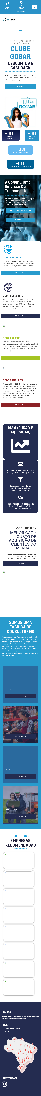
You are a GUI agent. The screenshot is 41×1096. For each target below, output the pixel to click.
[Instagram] (34, 7)
